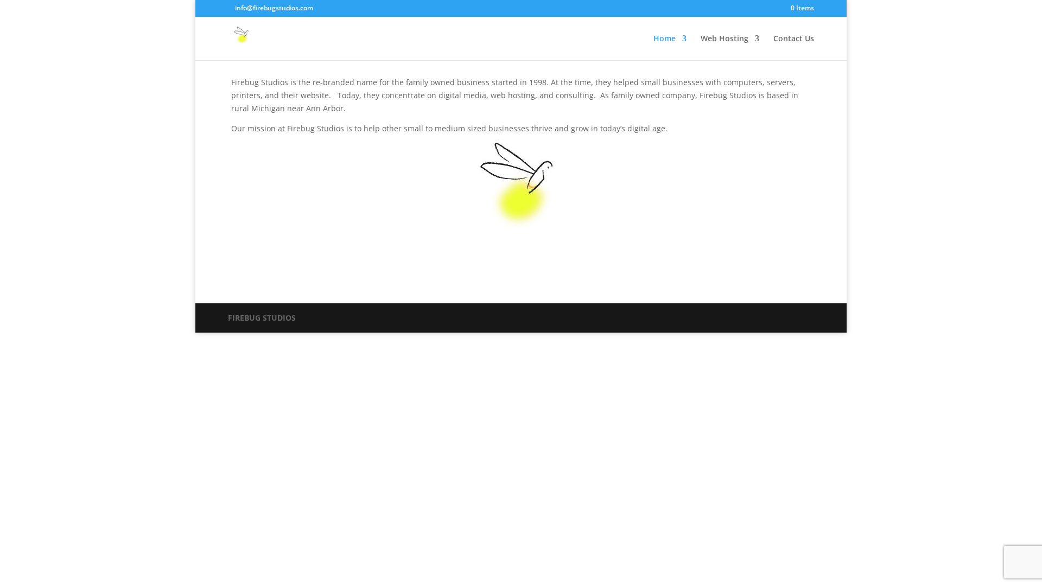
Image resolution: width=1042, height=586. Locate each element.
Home (664, 39)
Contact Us (793, 39)
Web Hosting (724, 39)
